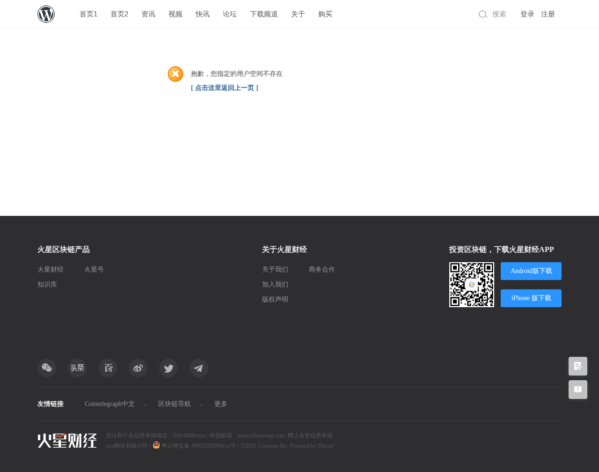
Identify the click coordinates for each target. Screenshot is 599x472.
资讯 (148, 14)
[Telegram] (199, 368)
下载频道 (264, 14)
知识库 (47, 284)
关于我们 (275, 269)
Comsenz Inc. (274, 445)
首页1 (88, 14)
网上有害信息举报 (310, 435)
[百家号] (107, 368)
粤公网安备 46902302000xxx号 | (200, 445)
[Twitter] (168, 368)
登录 (527, 14)
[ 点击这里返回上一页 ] (224, 87)
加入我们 (275, 284)
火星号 (94, 269)
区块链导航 (174, 403)
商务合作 (322, 269)
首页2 (119, 14)
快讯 (203, 14)
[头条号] (77, 368)
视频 (175, 14)
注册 (548, 14)
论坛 (230, 14)
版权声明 (275, 299)
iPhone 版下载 (531, 298)
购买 (325, 14)
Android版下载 (531, 270)
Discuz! (326, 445)
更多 (220, 403)
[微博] (138, 368)
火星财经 (50, 269)
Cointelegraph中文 (110, 403)
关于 (298, 14)
